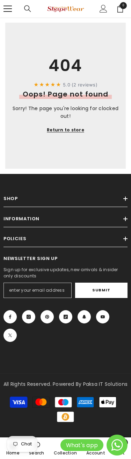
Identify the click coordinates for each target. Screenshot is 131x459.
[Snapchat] (84, 316)
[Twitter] (10, 335)
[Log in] (103, 9)
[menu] (7, 9)
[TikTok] (65, 316)
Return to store (65, 130)
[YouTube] (102, 316)
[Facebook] (10, 316)
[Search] (27, 9)
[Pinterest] (47, 316)
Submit (101, 290)
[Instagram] (28, 316)
